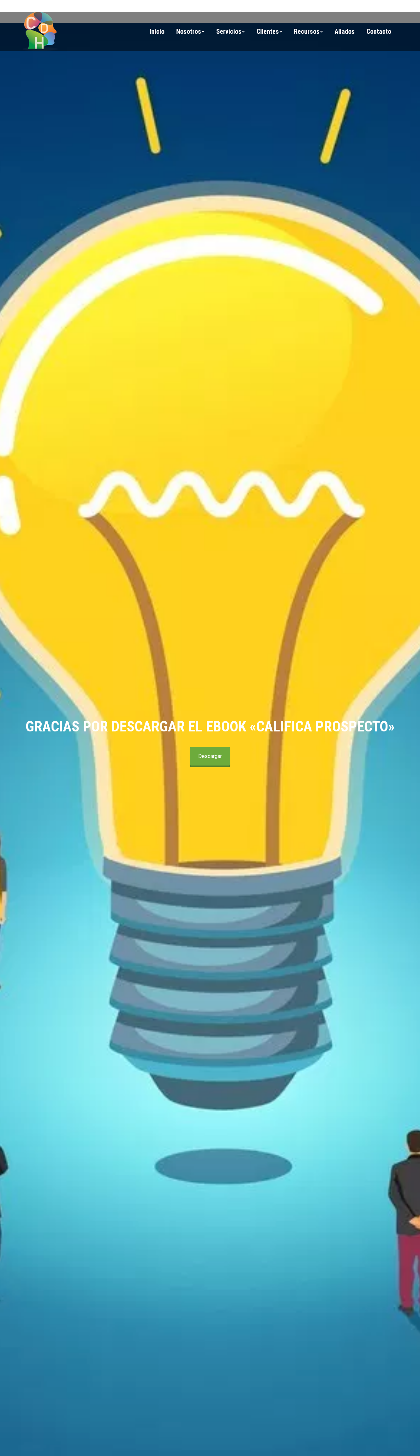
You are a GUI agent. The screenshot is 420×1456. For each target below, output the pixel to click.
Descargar (210, 756)
